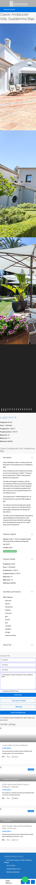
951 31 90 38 (10, 865)
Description (7, 457)
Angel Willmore (9, 882)
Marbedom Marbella (12, 872)
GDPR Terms (15, 691)
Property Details (9, 559)
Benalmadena (7, 821)
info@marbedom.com (13, 869)
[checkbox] (1, 691)
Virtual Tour (7, 645)
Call (19, 701)
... (24, 753)
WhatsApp (18, 706)
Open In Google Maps (10, 551)
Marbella (5, 779)
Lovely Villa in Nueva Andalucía (15, 745)
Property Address (9, 534)
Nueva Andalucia (14, 779)
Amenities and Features (12, 592)
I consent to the (10, 691)
